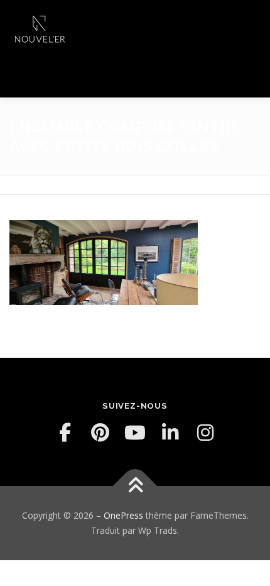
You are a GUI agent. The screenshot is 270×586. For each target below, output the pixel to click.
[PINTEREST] (99, 432)
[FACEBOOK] (64, 432)
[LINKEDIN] (170, 432)
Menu (249, 23)
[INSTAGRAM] (205, 432)
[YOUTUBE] (135, 432)
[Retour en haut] (135, 486)
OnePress (123, 515)
